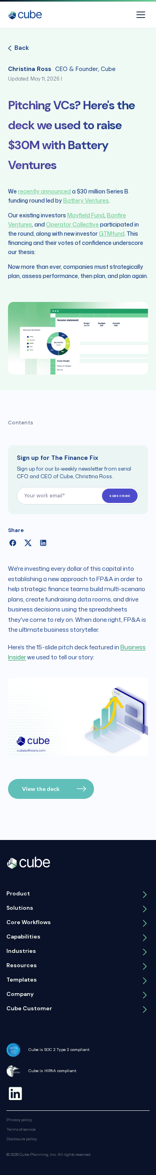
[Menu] (141, 15)
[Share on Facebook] (13, 543)
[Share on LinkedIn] (43, 543)
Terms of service (21, 1129)
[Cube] (25, 15)
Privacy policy (19, 1119)
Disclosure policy (21, 1138)
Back (21, 48)
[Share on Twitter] (28, 543)
